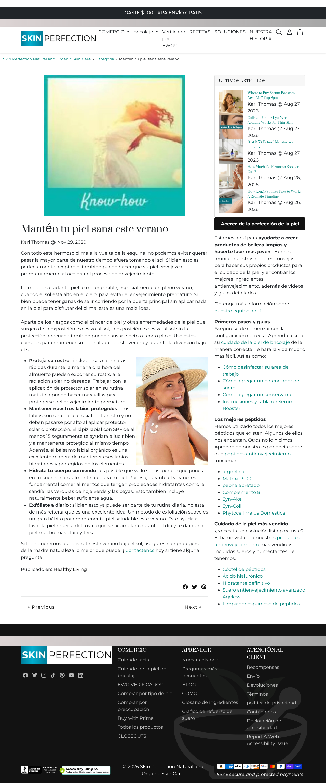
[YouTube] (71, 675)
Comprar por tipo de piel (146, 693)
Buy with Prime (136, 718)
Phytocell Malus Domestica (254, 513)
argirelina (233, 471)
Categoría (105, 59)
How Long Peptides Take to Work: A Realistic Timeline (274, 194)
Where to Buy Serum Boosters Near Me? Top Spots (271, 95)
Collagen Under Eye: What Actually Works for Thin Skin (270, 120)
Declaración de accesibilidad (264, 724)
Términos (257, 694)
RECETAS (199, 32)
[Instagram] (43, 675)
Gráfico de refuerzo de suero (207, 715)
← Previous (41, 607)
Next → (193, 607)
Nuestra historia (200, 660)
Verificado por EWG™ (173, 38)
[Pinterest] (62, 675)
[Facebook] (25, 675)
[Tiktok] (53, 675)
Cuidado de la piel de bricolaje (142, 672)
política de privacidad (271, 703)
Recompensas (263, 667)
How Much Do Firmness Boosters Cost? (274, 169)
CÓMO (189, 693)
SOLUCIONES (230, 32)
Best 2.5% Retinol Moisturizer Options (270, 144)
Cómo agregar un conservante (258, 394)
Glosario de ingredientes (210, 702)
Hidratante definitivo (246, 583)
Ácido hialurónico (243, 576)
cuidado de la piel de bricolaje (255, 342)
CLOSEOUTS (132, 736)
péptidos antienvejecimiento (258, 454)
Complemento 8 (241, 492)
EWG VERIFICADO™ (141, 684)
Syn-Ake (232, 499)
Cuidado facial (134, 660)
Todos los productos (140, 727)
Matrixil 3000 (238, 478)
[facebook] (185, 586)
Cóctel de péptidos (244, 569)
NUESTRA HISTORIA (261, 35)
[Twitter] (194, 586)
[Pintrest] (203, 586)
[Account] (289, 32)
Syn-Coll (232, 506)
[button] (114, 32)
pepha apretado (241, 485)
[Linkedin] (80, 675)
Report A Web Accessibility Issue (267, 740)
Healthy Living (70, 569)
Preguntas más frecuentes (199, 672)
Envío (253, 676)
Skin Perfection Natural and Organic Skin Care (47, 59)
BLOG (189, 684)
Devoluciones (262, 685)
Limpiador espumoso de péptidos (261, 604)
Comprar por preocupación (133, 706)
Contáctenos (139, 550)
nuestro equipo (237, 311)
